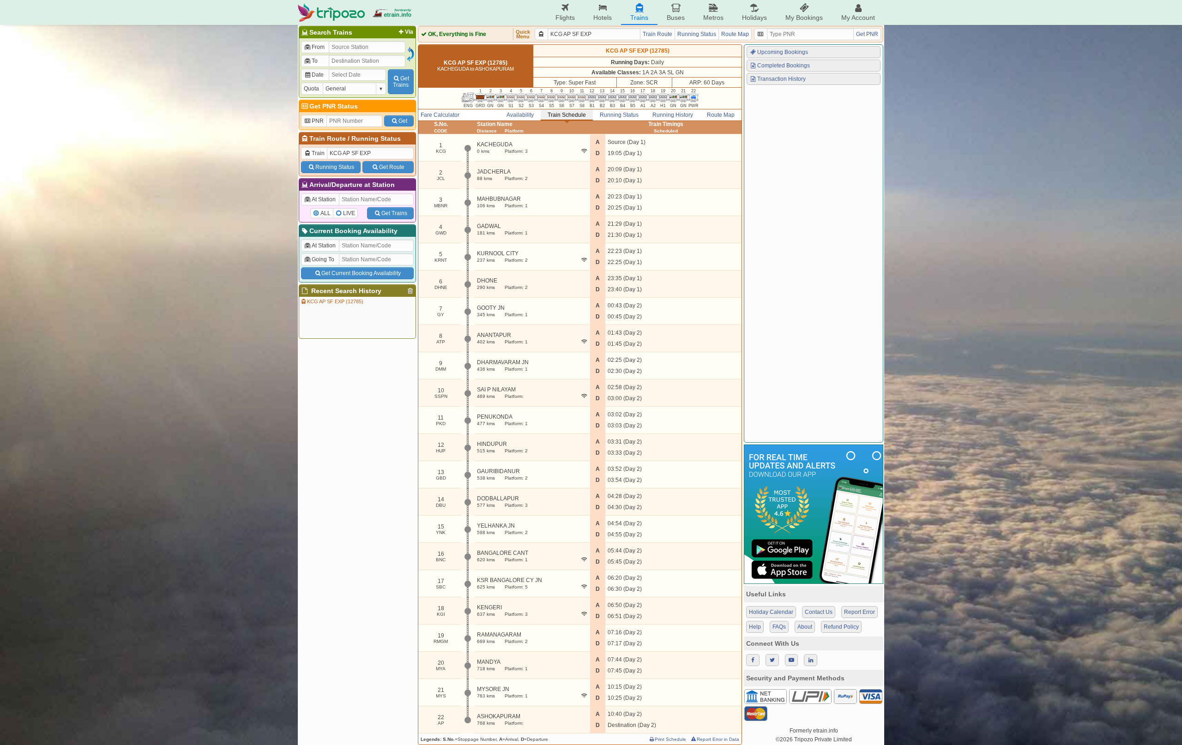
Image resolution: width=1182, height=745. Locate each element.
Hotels (602, 17)
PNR (318, 121)
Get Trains (394, 213)
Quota (311, 88)
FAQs (779, 627)
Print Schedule (670, 739)
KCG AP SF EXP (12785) (335, 301)
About (804, 627)
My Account (858, 17)
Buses (676, 17)
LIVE (349, 213)
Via (409, 32)
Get (402, 121)
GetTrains (401, 81)
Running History (672, 115)
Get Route (391, 167)
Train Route (327, 138)
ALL (325, 213)
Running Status (376, 138)
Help (755, 627)
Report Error (859, 612)
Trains (639, 17)
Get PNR (867, 34)
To (315, 61)
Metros (713, 17)
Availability (520, 115)
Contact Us (818, 612)
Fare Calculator (440, 115)
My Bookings (804, 17)
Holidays (754, 17)
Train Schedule (567, 115)
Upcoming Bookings (782, 52)
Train (318, 153)
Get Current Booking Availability (361, 273)
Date (318, 75)
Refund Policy (841, 627)
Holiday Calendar (771, 612)
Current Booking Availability (353, 230)
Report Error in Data (718, 739)
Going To (323, 259)
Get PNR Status (333, 106)
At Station (324, 199)
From (318, 47)
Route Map (735, 34)
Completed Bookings (783, 65)
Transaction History (781, 79)
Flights (565, 17)
